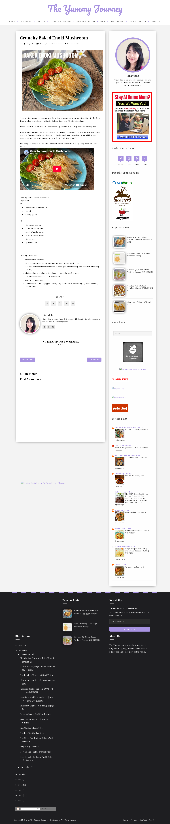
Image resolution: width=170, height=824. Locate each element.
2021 (20, 645)
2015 (20, 790)
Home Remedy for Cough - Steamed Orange (139, 254)
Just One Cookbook (124, 445)
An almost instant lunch (135, 567)
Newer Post (27, 359)
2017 (20, 779)
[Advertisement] (36, 464)
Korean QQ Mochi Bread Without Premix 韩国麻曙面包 (140, 270)
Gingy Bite (132, 76)
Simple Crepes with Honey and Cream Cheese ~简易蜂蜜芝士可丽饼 (137, 551)
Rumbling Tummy (123, 473)
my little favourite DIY (125, 546)
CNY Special (26, 21)
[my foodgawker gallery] (133, 352)
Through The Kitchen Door (127, 455)
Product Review (138, 21)
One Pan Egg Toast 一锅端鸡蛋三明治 (37, 675)
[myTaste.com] (119, 397)
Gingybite (30, 44)
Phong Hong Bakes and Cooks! (129, 427)
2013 (20, 800)
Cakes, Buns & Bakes (61, 21)
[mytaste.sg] (118, 388)
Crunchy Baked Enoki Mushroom (35, 714)
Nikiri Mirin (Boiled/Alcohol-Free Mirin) (132, 448)
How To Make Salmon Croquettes (35, 752)
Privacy (134, 820)
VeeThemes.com (68, 820)
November (26, 767)
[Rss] (144, 158)
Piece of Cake (121, 565)
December (26, 654)
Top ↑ (151, 820)
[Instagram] (128, 158)
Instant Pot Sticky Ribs (134, 476)
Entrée (41, 21)
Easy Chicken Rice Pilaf (135, 512)
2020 (20, 650)
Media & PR (157, 21)
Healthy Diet (117, 21)
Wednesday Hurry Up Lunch (137, 429)
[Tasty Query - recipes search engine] (120, 378)
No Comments (73, 44)
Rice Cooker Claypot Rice (32, 728)
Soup (102, 21)
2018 (20, 774)
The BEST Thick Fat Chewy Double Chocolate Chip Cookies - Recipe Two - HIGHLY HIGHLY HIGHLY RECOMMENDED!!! (136, 498)
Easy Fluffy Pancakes (29, 746)
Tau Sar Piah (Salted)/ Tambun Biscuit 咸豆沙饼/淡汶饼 (140, 288)
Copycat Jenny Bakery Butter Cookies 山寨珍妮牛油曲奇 (139, 239)
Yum (22, 44)
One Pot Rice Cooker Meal (32, 733)
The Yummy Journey (85, 8)
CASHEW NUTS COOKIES (136, 457)
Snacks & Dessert (86, 21)
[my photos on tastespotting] (132, 369)
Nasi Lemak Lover (123, 528)
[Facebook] (121, 158)
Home (12, 21)
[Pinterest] (136, 158)
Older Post (94, 359)
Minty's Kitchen (122, 510)
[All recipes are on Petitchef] (120, 408)
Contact (143, 820)
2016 (20, 784)
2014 (20, 795)
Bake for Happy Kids (124, 492)
